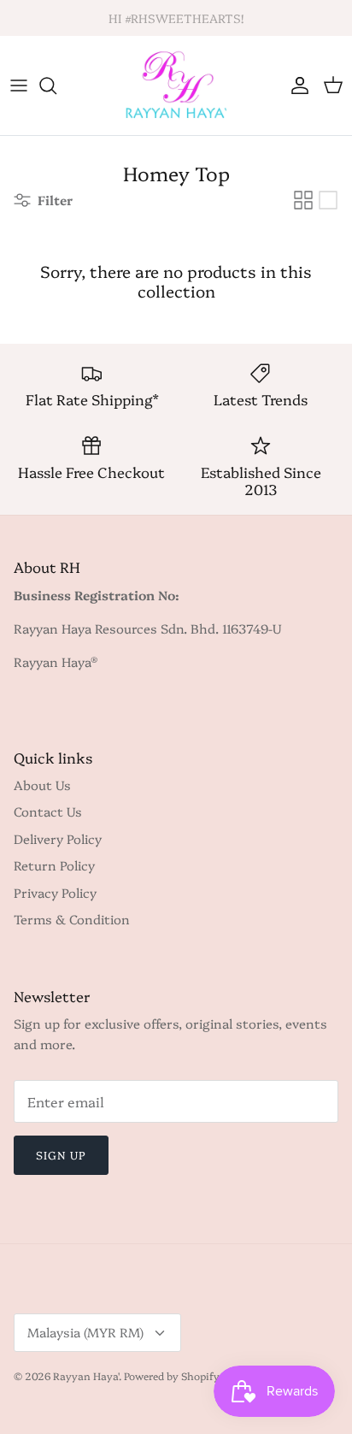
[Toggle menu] (19, 85)
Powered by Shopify (172, 1375)
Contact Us (48, 811)
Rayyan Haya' (86, 1375)
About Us (42, 785)
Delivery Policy (58, 838)
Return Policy (54, 865)
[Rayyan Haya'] (176, 85)
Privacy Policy (55, 892)
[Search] (56, 85)
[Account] (295, 85)
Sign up (61, 1154)
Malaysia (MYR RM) (85, 1332)
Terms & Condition (72, 919)
